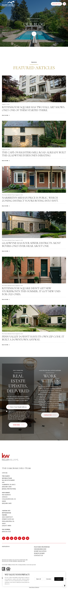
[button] (50, 415)
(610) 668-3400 (56, 4)
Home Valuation (40, 551)
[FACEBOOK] (3, 538)
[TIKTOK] (19, 538)
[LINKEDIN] (11, 538)
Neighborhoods (40, 549)
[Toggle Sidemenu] (64, 4)
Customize (48, 579)
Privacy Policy (21, 419)
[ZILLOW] (27, 538)
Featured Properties (42, 547)
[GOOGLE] (23, 538)
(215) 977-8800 (6, 525)
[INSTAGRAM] (7, 538)
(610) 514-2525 (6, 531)
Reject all (38, 579)
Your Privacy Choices (34, 587)
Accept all (58, 579)
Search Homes (39, 553)
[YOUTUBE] (15, 538)
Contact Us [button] (38, 555)
